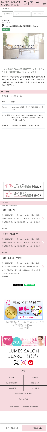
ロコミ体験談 (39, 14)
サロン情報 (9, 14)
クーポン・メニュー (23, 14)
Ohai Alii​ (7, 8)
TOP (2, 8)
